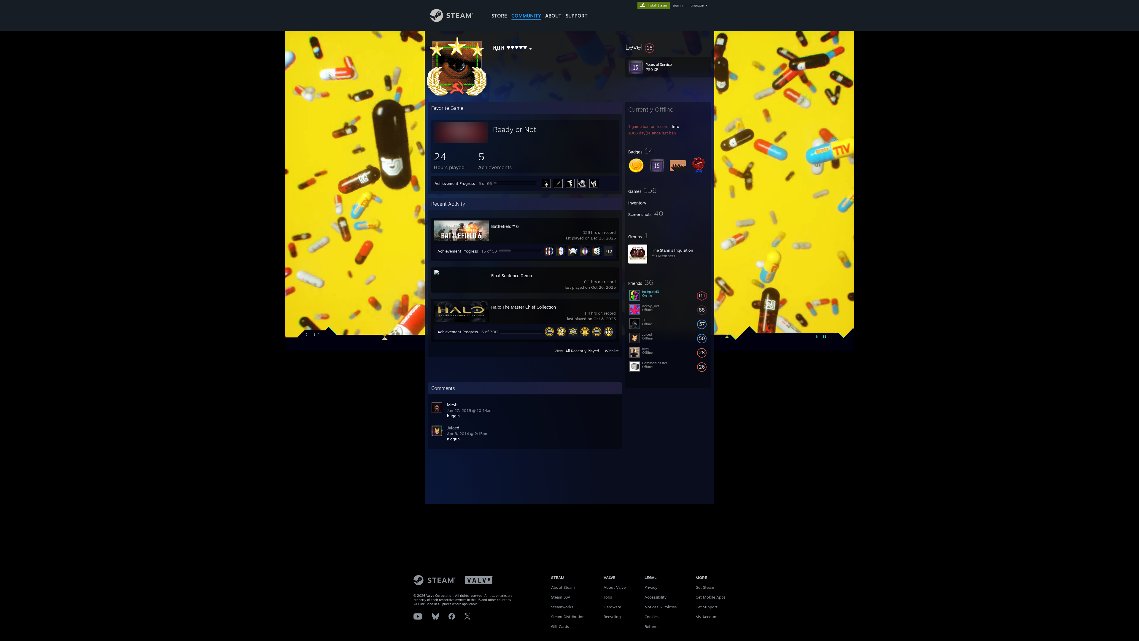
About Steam (563, 587)
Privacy (651, 587)
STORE (499, 16)
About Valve (615, 587)
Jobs (608, 597)
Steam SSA (560, 597)
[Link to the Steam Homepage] (451, 20)
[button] (668, 47)
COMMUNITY (526, 16)
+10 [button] (608, 251)
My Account (707, 616)
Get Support (707, 606)
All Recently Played (582, 350)
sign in (678, 5)
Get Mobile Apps (711, 597)
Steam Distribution (568, 616)
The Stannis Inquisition (672, 250)
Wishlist (612, 350)
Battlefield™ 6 (505, 226)
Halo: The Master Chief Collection (523, 307)
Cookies (651, 616)
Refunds (652, 626)
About (553, 16)
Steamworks (562, 606)
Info (675, 126)
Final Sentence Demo (511, 275)
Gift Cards (560, 626)
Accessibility (655, 597)
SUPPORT (577, 16)
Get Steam (705, 587)
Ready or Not (514, 129)
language (697, 5)
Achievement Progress (455, 183)
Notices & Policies (661, 606)
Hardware (612, 606)
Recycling (612, 616)
